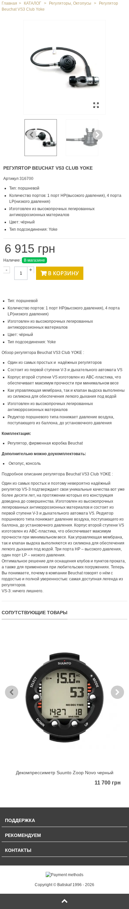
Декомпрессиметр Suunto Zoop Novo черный (64, 772)
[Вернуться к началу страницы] (64, 901)
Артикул (11, 178)
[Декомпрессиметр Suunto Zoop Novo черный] (64, 697)
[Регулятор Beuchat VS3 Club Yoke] (64, 67)
